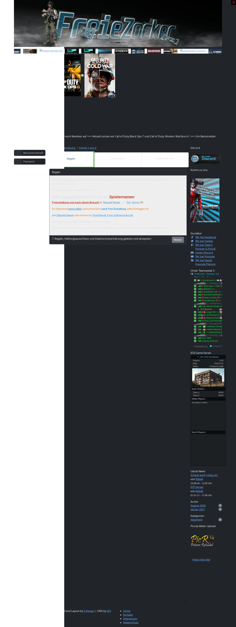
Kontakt (128, 615)
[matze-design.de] (45, 51)
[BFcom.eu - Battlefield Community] (24, 51)
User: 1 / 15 (199, 276)
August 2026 (198, 505)
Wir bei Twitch (204, 245)
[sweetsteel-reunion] (187, 51)
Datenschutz (131, 622)
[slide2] (118, 42)
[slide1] (112, 42)
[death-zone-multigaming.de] (132, 51)
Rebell (199, 479)
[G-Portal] (66, 51)
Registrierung (67, 148)
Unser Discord (204, 252)
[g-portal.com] (82, 51)
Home (127, 611)
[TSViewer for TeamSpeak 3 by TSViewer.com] (200, 346)
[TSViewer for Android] (216, 346)
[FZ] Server (197, 487)
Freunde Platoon (205, 264)
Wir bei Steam (203, 260)
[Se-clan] (115, 51)
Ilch (109, 611)
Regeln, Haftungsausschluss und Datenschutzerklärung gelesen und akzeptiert (103, 238)
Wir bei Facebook (205, 237)
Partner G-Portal (205, 249)
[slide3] (123, 42)
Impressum (130, 618)
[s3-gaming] (209, 51)
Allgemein (197, 519)
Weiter (178, 240)
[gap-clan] (148, 51)
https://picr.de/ (201, 559)
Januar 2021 (198, 509)
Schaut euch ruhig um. (204, 475)
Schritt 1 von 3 (87, 148)
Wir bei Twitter (204, 241)
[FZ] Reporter (206, 309)
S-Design (89, 611)
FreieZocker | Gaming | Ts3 (206, 274)
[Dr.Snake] (99, 51)
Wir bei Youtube (205, 256)
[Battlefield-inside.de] (164, 51)
